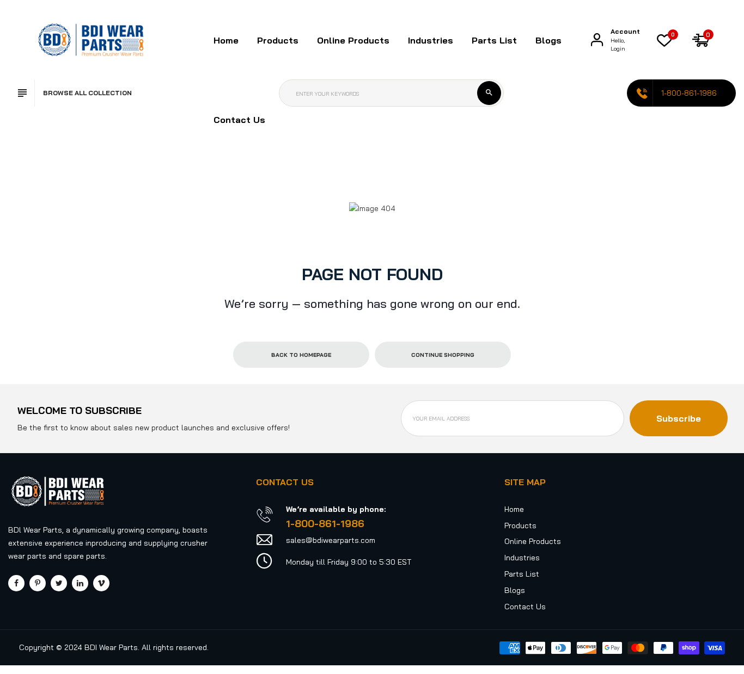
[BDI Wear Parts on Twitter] (59, 583)
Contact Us (239, 119)
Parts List (494, 40)
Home (226, 40)
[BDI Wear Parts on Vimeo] (101, 583)
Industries (430, 40)
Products (520, 525)
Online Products (532, 541)
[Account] (597, 40)
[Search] (489, 93)
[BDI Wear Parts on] (80, 583)
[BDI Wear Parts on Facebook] (16, 583)
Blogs (548, 40)
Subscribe (678, 418)
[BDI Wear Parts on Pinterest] (37, 583)
